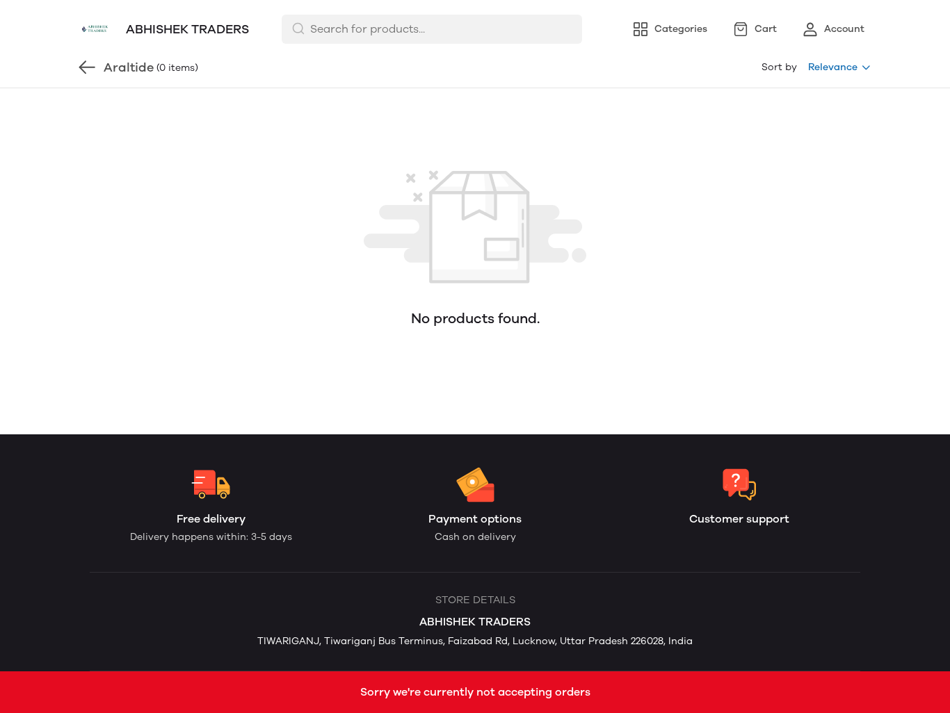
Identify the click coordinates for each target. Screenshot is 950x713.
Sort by (779, 67)
